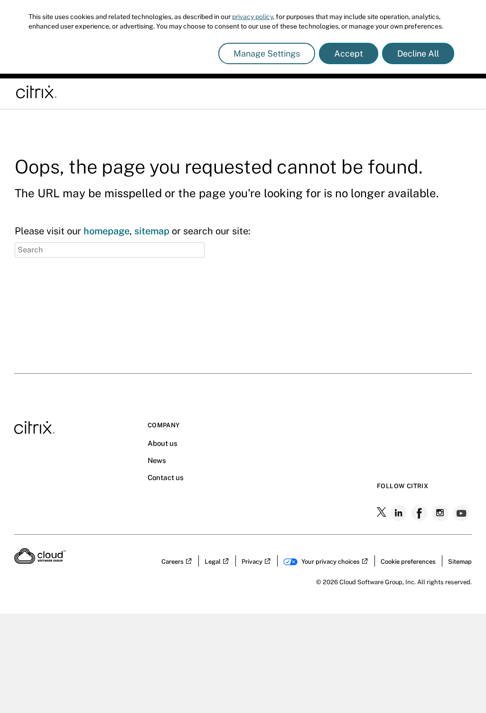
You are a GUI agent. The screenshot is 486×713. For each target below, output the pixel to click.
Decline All (418, 53)
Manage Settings (267, 53)
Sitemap (460, 561)
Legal (213, 561)
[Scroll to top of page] (461, 523)
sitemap (151, 231)
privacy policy (252, 16)
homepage (107, 231)
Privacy (252, 561)
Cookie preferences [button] (408, 561)
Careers (172, 561)
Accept (348, 53)
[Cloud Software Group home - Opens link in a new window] (40, 561)
